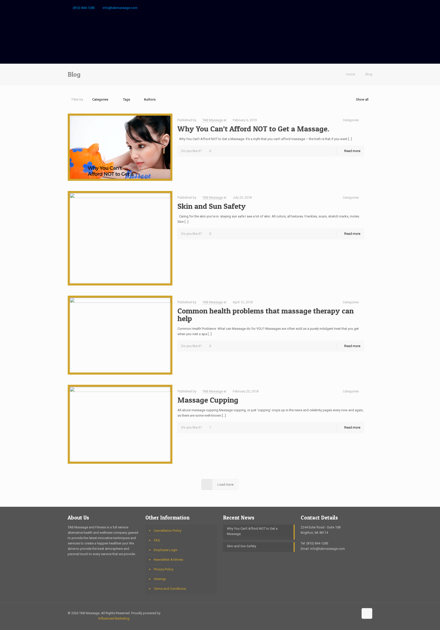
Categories (100, 99)
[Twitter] (362, 7)
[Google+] (356, 7)
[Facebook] (349, 7)
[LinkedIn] (369, 7)
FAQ (157, 540)
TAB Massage (212, 120)
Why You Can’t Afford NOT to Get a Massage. (253, 128)
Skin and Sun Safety (211, 206)
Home (350, 74)
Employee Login (165, 550)
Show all (362, 99)
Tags (126, 99)
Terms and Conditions (170, 589)
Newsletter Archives (168, 559)
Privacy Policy (163, 569)
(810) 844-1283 (84, 8)
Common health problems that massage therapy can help (265, 314)
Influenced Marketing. (114, 618)
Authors (150, 99)
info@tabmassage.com (120, 8)
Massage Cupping (207, 399)
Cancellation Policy (167, 530)
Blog (368, 74)
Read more (352, 151)
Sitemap (160, 579)
